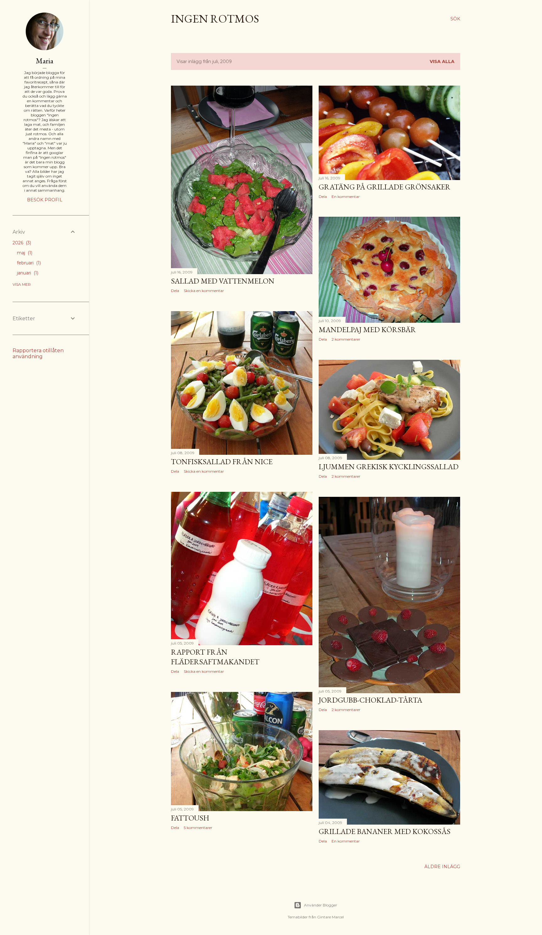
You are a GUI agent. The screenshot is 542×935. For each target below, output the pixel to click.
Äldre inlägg (442, 866)
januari (27, 273)
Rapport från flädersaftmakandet (215, 657)
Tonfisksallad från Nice (222, 461)
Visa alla (442, 61)
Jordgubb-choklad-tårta (370, 700)
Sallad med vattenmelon (222, 281)
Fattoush (190, 818)
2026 (21, 243)
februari (28, 263)
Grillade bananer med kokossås (384, 831)
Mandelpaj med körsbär (367, 329)
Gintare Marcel (330, 917)
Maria (44, 61)
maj (24, 253)
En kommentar (346, 196)
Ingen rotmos (215, 18)
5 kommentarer (198, 827)
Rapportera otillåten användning (38, 353)
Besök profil (44, 200)
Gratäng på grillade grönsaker (384, 187)
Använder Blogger (320, 905)
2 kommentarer (346, 339)
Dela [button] (175, 290)
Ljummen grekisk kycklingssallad (389, 466)
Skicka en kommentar (204, 290)
